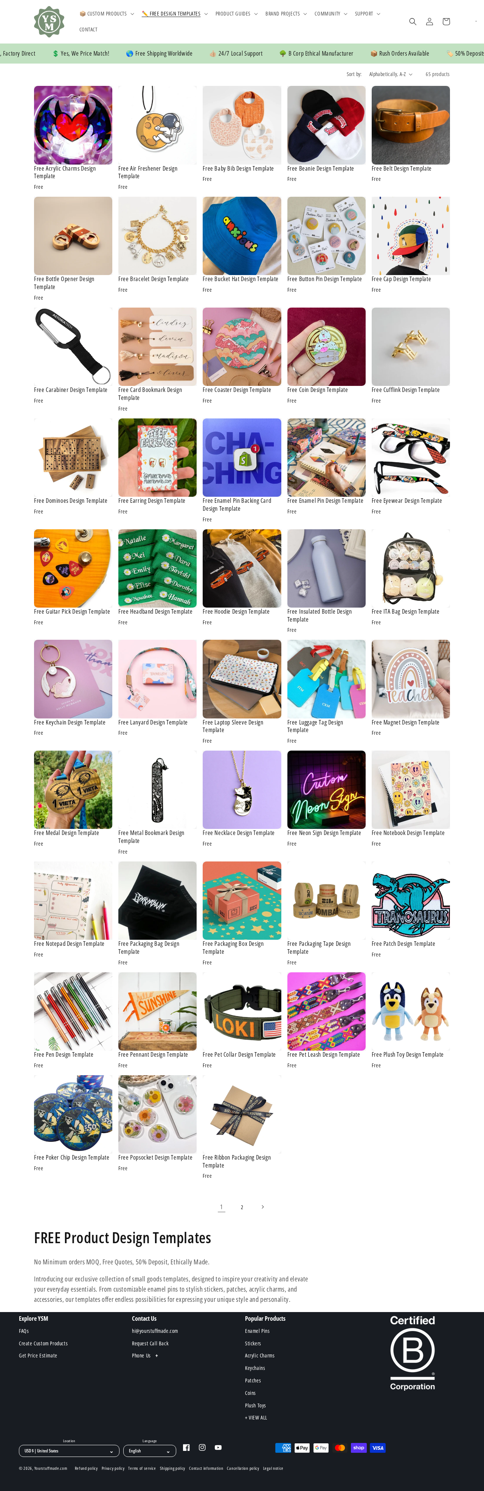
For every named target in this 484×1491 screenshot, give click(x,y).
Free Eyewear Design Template (407, 501)
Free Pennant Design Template (153, 1055)
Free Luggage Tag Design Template (315, 726)
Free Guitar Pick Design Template (72, 612)
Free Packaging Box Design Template (233, 948)
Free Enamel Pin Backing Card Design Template (237, 505)
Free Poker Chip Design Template (72, 1157)
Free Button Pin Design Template (324, 279)
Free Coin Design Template (317, 390)
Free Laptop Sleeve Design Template (233, 726)
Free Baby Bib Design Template (238, 169)
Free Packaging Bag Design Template (148, 948)
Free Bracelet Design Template (153, 279)
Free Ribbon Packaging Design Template (237, 1161)
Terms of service (142, 1468)
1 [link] (221, 1207)
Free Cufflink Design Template (406, 390)
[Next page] (262, 1207)
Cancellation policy (243, 1468)
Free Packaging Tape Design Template (319, 948)
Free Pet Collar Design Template (239, 1055)
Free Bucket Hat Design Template (241, 279)
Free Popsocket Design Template (155, 1157)
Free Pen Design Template (63, 1055)
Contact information (206, 1468)
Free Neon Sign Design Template (324, 833)
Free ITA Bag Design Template (406, 612)
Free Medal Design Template (66, 833)
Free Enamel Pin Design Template (325, 501)
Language (150, 1441)
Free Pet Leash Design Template (323, 1055)
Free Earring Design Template (152, 501)
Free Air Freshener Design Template (147, 172)
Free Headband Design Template (155, 612)
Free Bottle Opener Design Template (64, 283)
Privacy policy (113, 1468)
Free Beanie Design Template (320, 169)
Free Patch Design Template (404, 944)
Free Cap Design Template (401, 279)
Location (69, 1441)
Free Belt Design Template (402, 169)
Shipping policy (173, 1468)
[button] (106, 14)
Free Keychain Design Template (69, 722)
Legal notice (273, 1468)
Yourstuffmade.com (50, 1468)
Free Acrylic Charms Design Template (65, 172)
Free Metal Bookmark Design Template (151, 837)
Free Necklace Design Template (239, 833)
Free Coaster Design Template (237, 390)
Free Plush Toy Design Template (408, 1055)
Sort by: (354, 74)
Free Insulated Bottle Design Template (319, 615)
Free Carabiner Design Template (71, 390)
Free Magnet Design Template (406, 722)
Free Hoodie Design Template (236, 612)
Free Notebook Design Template (408, 833)
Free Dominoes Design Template (70, 501)
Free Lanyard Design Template (153, 722)
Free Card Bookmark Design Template (150, 394)
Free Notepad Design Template (69, 944)
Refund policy (86, 1468)
